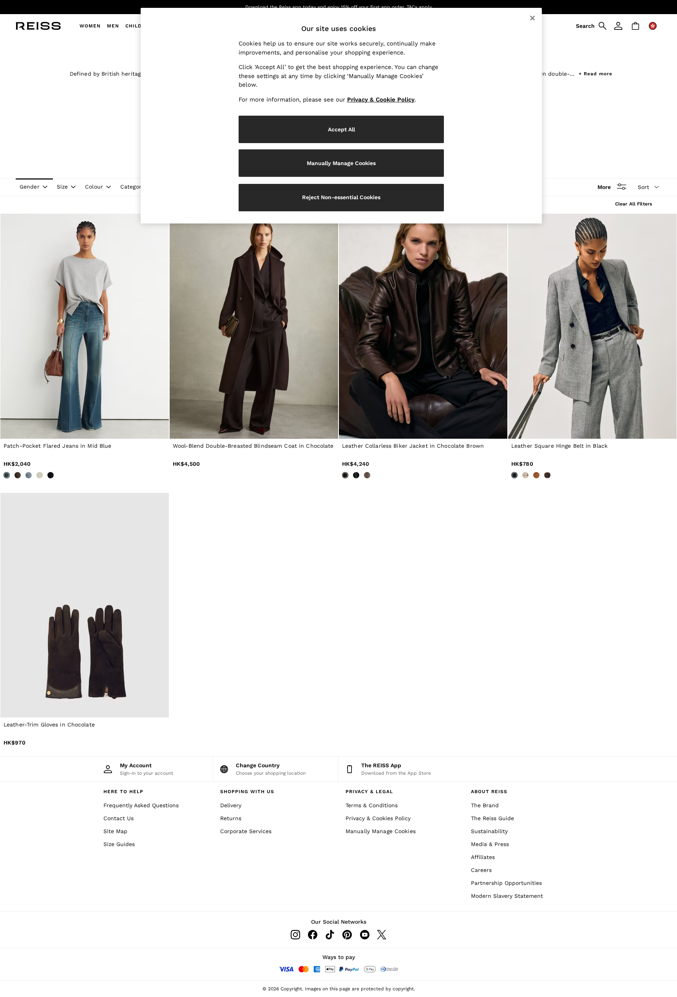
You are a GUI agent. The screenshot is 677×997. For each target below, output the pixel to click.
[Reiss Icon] (38, 26)
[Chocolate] (547, 475)
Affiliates (483, 857)
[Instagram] (295, 934)
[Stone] (525, 475)
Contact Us (118, 818)
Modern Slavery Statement (507, 896)
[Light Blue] (28, 475)
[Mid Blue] (6, 475)
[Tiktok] (329, 934)
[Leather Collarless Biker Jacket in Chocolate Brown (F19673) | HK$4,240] (423, 326)
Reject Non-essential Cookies (341, 197)
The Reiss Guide (492, 818)
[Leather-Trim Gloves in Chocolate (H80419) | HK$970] (84, 605)
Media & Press (490, 844)
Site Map (115, 831)
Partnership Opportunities (506, 883)
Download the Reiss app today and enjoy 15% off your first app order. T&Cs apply (338, 7)
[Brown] (17, 475)
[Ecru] (39, 475)
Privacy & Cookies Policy (378, 818)
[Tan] (536, 475)
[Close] (532, 18)
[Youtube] (364, 934)
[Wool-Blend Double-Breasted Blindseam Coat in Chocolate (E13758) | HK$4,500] (254, 326)
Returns (230, 818)
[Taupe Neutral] (367, 475)
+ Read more (595, 72)
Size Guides (119, 844)
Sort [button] (643, 187)
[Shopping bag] (635, 26)
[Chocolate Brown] (345, 475)
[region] (341, 115)
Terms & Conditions (372, 805)
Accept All (341, 129)
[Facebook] (312, 934)
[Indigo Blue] (50, 475)
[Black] (356, 475)
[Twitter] (381, 934)
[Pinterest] (347, 934)
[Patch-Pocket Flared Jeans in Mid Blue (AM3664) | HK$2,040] (84, 326)
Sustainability (489, 831)
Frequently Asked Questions (141, 805)
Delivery (230, 805)
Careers (481, 870)
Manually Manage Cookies (381, 831)
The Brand (485, 805)
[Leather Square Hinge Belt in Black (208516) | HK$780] (592, 326)
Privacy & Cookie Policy (381, 99)
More (604, 186)
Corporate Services (246, 831)
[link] (590, 26)
